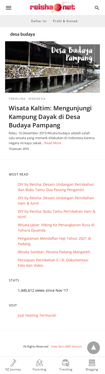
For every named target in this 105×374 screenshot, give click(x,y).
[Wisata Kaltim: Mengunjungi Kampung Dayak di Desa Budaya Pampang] (52, 67)
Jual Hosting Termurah (37, 315)
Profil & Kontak (65, 21)
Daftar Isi (39, 21)
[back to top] (93, 347)
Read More (52, 143)
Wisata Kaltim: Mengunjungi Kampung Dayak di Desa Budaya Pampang (50, 116)
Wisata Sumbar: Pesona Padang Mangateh (54, 251)
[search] (97, 8)
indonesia (37, 98)
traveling (17, 98)
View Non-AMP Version (66, 346)
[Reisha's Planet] (52, 8)
